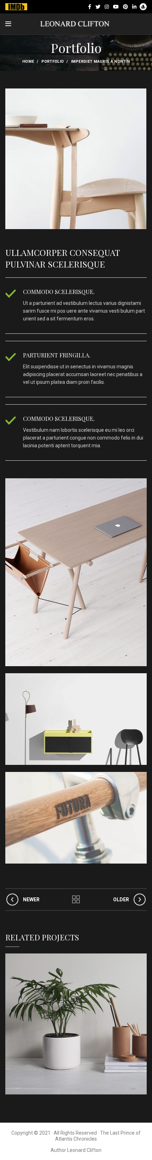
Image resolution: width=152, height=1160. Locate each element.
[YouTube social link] (116, 6)
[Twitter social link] (98, 6)
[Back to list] (76, 899)
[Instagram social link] (107, 6)
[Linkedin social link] (134, 6)
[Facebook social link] (89, 6)
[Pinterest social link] (125, 6)
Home (28, 61)
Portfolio (52, 61)
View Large (141, 958)
